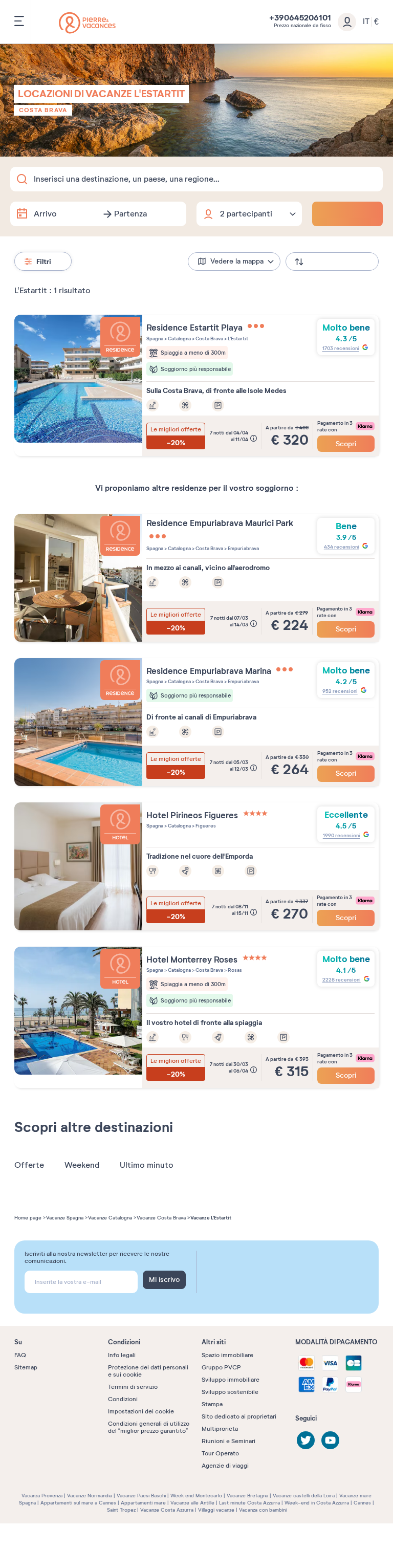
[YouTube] (330, 1440)
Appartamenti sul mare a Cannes (78, 1502)
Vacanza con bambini (263, 1510)
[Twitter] (306, 1440)
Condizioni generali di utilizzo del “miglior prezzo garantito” (148, 1427)
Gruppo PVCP (221, 1367)
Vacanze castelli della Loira (304, 1495)
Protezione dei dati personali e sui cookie (148, 1371)
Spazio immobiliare (227, 1355)
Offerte (29, 1165)
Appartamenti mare (143, 1502)
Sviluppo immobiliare (230, 1379)
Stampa (212, 1404)
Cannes (362, 1502)
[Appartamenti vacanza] (87, 22)
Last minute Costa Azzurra (249, 1502)
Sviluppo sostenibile (230, 1391)
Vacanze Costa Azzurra (166, 1510)
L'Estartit (237, 338)
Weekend (81, 1165)
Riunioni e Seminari (228, 1441)
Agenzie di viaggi (225, 1465)
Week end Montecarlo (196, 1495)
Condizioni (123, 1399)
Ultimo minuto (146, 1165)
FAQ (20, 1355)
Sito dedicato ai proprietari (239, 1416)
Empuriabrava (243, 548)
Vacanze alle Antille (192, 1502)
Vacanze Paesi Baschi (141, 1495)
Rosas (234, 970)
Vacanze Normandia (89, 1495)
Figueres (205, 825)
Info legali (122, 1355)
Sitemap (25, 1367)
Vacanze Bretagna (247, 1495)
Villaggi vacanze (216, 1510)
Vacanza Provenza (41, 1495)
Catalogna (179, 338)
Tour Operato (220, 1453)
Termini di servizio (133, 1386)
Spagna (154, 338)
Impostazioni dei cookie (141, 1411)
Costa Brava (43, 110)
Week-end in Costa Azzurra (317, 1502)
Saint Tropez (121, 1510)
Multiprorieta (220, 1428)
